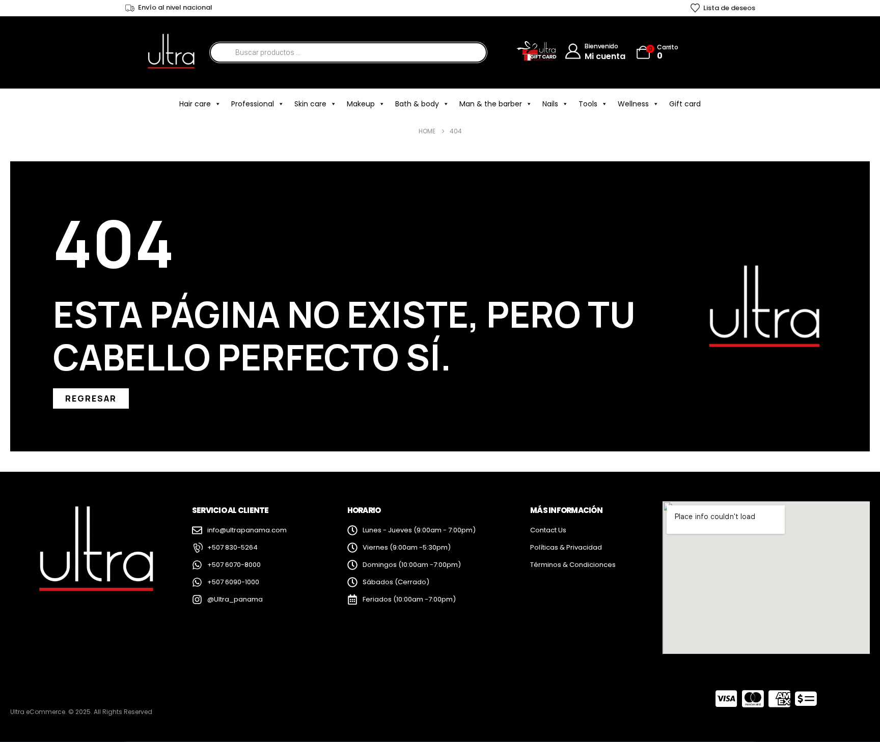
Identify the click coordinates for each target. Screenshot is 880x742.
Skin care (310, 104)
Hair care (195, 104)
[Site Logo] (170, 52)
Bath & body (417, 104)
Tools (588, 104)
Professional (252, 104)
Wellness (633, 104)
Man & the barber (490, 104)
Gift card (685, 104)
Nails (550, 104)
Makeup (361, 104)
